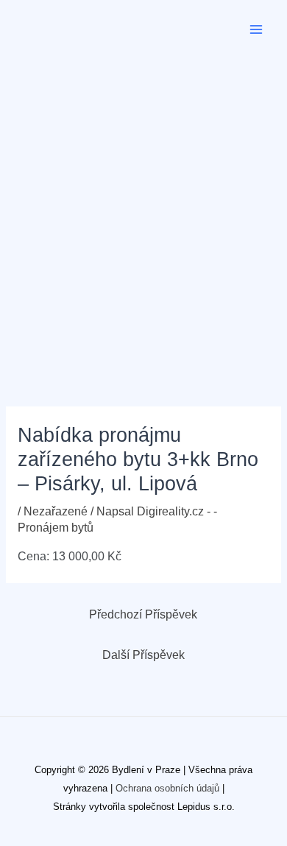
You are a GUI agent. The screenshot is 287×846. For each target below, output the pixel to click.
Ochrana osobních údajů (167, 788)
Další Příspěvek (143, 655)
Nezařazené (56, 511)
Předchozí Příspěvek (143, 614)
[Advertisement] (143, 209)
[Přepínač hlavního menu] (256, 29)
